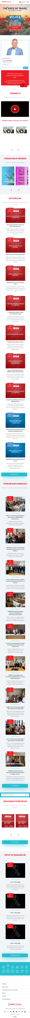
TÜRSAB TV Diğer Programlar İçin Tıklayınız (15, 120)
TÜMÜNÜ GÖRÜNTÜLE (15, 955)
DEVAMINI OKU (6, 64)
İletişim (18, 1014)
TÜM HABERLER (15, 785)
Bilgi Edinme (12, 1014)
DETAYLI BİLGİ (15, 27)
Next (28, 19)
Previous (1, 19)
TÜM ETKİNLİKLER (15, 842)
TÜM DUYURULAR (14, 474)
